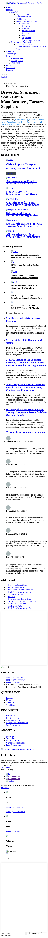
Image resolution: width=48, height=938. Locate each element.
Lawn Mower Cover (24, 44)
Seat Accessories (23, 24)
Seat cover (26, 26)
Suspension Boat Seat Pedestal (20, 590)
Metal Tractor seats (13, 740)
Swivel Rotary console (31, 40)
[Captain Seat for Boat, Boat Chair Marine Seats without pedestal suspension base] (12, 199)
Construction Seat (23, 17)
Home (8, 7)
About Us (10, 51)
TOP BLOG (16, 63)
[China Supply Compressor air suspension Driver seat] (9, 160)
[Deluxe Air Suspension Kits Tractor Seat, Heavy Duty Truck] (11, 220)
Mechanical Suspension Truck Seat (22, 601)
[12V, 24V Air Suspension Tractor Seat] (12, 261)
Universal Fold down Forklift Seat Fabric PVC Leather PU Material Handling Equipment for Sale (25, 308)
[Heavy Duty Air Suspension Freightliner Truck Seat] (9, 188)
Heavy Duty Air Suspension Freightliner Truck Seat (22, 194)
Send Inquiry (6, 767)
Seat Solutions (17, 12)
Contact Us (10, 67)
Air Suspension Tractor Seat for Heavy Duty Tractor (21, 183)
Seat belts (25, 33)
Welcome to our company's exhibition (26, 432)
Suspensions (26, 37)
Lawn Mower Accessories (21, 42)
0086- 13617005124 (14, 678)
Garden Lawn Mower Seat (27, 21)
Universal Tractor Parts (17, 603)
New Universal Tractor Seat (19, 599)
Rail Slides (26, 35)
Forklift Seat (21, 19)
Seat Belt (11, 597)
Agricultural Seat (23, 14)
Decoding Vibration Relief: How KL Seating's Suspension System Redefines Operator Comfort (26, 412)
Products (9, 10)
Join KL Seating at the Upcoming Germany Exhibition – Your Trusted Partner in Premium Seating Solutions (26, 362)
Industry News (17, 61)
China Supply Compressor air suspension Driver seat (23, 166)
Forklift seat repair (13, 745)
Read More (10, 173)
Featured (9, 70)
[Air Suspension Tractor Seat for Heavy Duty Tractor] (11, 178)
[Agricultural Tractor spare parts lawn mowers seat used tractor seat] (14, 251)
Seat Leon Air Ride (16, 594)
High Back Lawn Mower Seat (20, 592)
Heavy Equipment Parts (17, 585)
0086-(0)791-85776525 (15, 680)
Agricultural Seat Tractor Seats (19, 122)
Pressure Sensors (28, 31)
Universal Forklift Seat (15, 743)
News (8, 56)
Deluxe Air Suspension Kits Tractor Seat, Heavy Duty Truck (24, 226)
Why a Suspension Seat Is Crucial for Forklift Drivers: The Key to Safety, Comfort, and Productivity (25, 387)
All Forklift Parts (15, 606)
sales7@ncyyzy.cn (13, 682)
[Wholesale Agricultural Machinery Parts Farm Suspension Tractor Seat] (12, 292)
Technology (11, 54)
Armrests (25, 28)
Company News (17, 58)
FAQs (8, 65)
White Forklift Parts (16, 587)
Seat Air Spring (21, 120)
